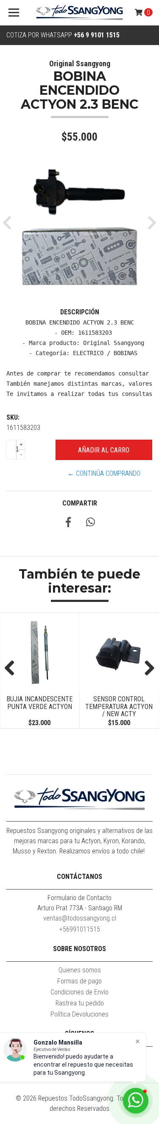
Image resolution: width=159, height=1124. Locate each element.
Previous (12, 668)
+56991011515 (79, 929)
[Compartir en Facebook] (68, 524)
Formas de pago (79, 981)
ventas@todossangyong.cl (79, 918)
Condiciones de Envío (79, 992)
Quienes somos (80, 970)
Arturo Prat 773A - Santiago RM (79, 908)
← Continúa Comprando (103, 473)
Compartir (79, 503)
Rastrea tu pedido (80, 1003)
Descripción (79, 312)
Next (146, 668)
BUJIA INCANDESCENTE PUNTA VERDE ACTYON (39, 703)
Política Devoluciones (79, 1014)
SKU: (13, 417)
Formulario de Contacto (79, 898)
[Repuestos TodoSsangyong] (79, 12)
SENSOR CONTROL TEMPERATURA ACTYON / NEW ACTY (119, 706)
